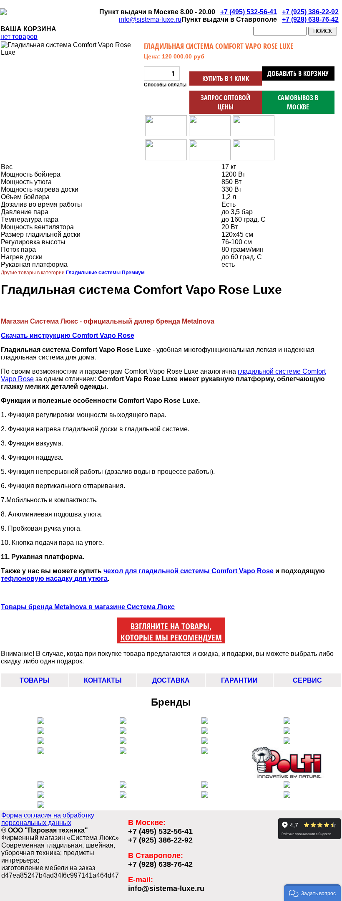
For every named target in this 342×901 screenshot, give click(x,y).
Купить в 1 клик (225, 78)
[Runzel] (204, 741)
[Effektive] (204, 751)
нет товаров (19, 36)
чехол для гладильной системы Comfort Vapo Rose (188, 571)
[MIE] (41, 795)
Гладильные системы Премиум (105, 273)
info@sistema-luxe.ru (150, 19)
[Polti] (287, 775)
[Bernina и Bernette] (287, 721)
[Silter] (41, 731)
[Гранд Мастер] (287, 795)
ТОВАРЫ (35, 680)
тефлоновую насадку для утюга (54, 578)
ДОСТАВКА (171, 680)
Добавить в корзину (298, 73)
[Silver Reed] (123, 731)
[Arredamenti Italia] (123, 795)
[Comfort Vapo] (123, 721)
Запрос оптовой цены (225, 102)
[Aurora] (204, 731)
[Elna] (41, 751)
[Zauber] (123, 785)
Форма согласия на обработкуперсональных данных (47, 819)
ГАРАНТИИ (239, 680)
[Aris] (123, 741)
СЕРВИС (307, 680)
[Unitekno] (287, 785)
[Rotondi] (41, 785)
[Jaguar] (123, 751)
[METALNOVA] (204, 721)
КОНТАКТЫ (103, 680)
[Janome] (287, 731)
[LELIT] (41, 721)
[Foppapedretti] (204, 795)
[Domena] (204, 785)
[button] (312, 892)
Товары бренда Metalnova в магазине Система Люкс (88, 606)
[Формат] (41, 805)
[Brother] (287, 741)
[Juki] (41, 741)
